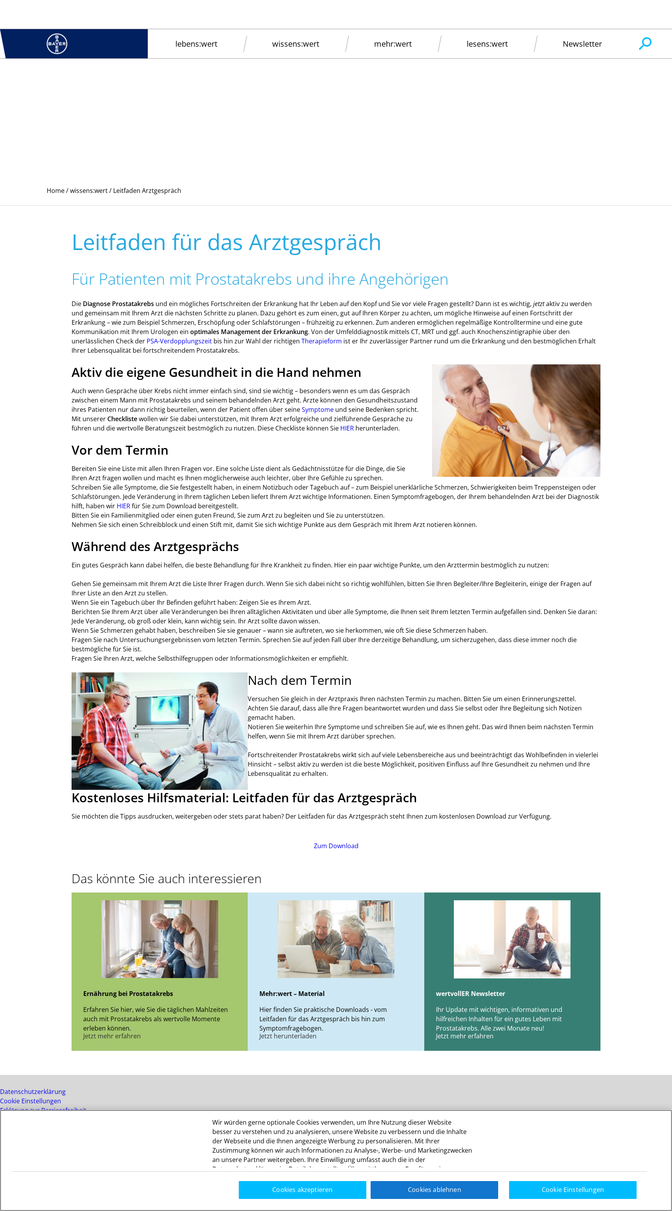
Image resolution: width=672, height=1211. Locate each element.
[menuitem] (196, 43)
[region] (336, 1160)
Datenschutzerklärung (33, 1091)
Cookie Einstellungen (30, 1101)
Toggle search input (644, 44)
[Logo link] (57, 43)
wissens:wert (89, 190)
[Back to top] (641, 1193)
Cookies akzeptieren (302, 1189)
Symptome (318, 409)
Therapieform (321, 341)
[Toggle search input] (644, 44)
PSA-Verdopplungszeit (179, 341)
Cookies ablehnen (434, 1189)
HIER (347, 428)
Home (56, 190)
